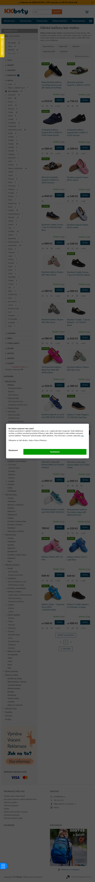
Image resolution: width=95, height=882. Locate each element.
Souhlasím (54, 451)
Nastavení (12, 450)
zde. (81, 435)
